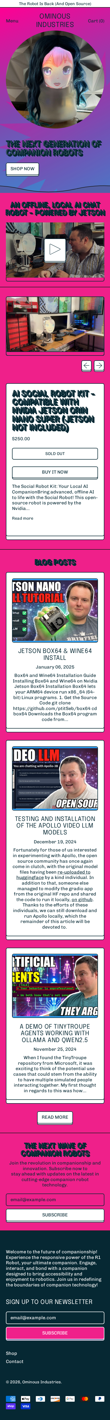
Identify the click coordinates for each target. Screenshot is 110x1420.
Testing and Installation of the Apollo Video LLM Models (55, 826)
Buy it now (55, 472)
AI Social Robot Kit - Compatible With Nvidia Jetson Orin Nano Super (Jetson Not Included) (53, 411)
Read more (22, 518)
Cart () (96, 22)
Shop (11, 1353)
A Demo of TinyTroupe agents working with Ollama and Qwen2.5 (55, 1034)
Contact (15, 1361)
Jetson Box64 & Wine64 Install (55, 654)
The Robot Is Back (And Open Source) (55, 3)
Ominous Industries (55, 20)
